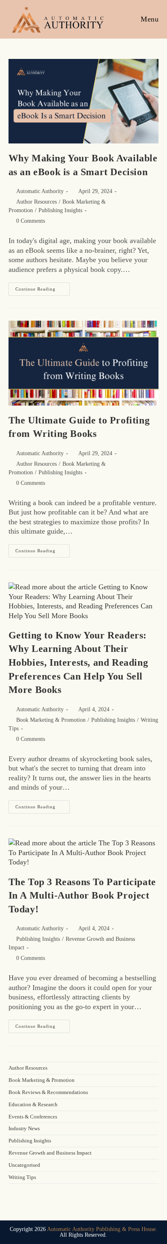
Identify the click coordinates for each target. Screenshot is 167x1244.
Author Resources (36, 202)
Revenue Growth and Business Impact (50, 1153)
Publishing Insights (60, 210)
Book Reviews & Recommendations (48, 1092)
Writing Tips (22, 1177)
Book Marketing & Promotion (51, 720)
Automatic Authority (40, 191)
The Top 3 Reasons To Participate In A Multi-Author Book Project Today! (82, 895)
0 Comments (30, 221)
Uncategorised (24, 1165)
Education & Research (33, 1104)
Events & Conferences (33, 1117)
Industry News (24, 1128)
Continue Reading (42, 286)
